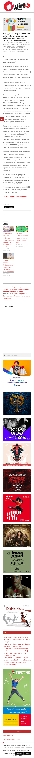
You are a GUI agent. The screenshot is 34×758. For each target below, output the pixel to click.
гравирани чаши (8, 735)
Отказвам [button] (27, 753)
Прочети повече (17, 756)
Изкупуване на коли (9, 743)
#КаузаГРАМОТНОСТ (23, 44)
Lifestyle (6, 44)
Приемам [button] (19, 753)
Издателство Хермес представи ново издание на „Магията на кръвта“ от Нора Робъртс (17, 639)
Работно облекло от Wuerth (11, 739)
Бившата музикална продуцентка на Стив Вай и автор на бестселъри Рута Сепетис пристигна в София (8, 265)
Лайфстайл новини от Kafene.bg (18, 633)
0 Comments (20, 51)
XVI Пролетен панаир (10, 46)
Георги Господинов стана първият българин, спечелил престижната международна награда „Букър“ (16, 289)
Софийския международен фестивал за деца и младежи (15, 49)
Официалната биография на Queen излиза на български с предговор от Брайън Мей (16, 296)
